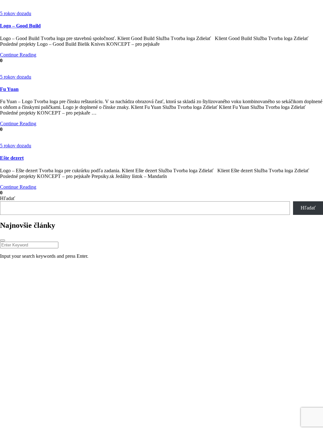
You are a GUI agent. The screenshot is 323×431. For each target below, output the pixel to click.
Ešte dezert (12, 158)
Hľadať (7, 198)
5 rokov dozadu (15, 13)
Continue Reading (18, 54)
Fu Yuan (9, 89)
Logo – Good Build (20, 25)
